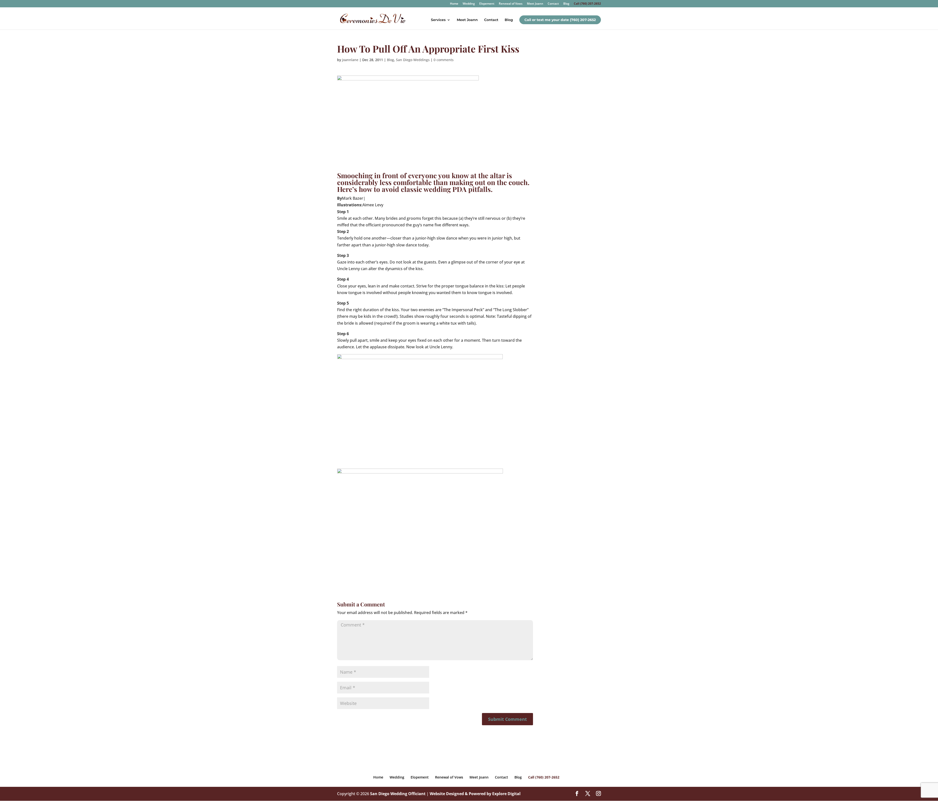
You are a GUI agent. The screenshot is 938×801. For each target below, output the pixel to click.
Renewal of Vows (510, 4)
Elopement (486, 4)
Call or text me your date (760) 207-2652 (560, 20)
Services (438, 20)
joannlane (350, 59)
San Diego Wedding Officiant (398, 793)
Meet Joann (535, 4)
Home (454, 4)
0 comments (444, 59)
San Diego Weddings (413, 59)
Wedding (469, 4)
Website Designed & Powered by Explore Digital (475, 793)
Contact (553, 4)
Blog (566, 4)
